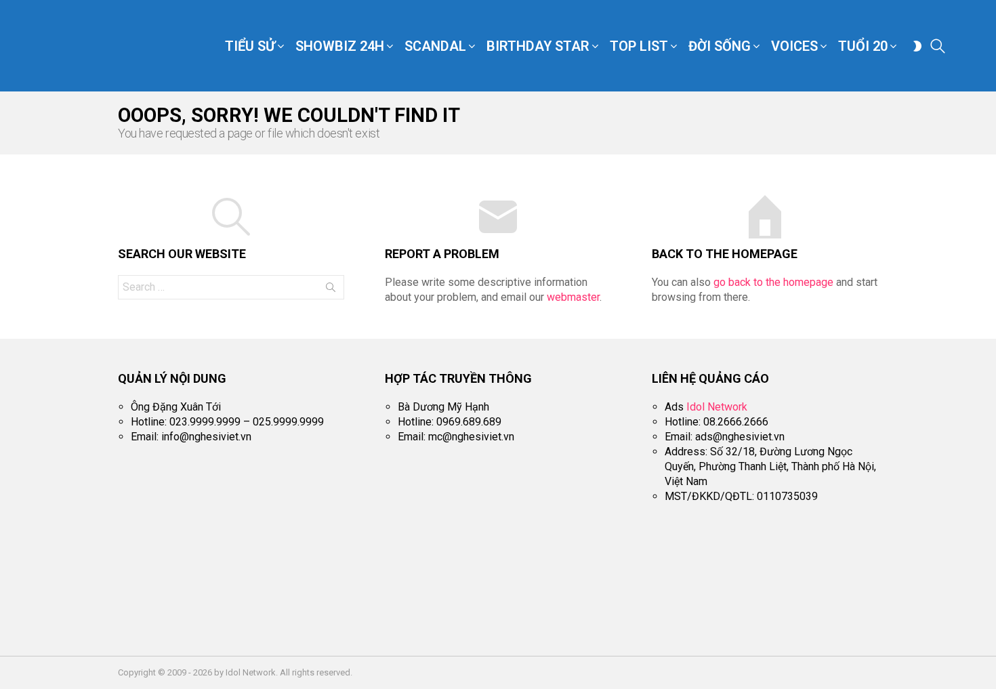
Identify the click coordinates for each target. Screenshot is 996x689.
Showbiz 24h (339, 46)
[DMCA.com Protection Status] (753, 615)
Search (330, 290)
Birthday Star (537, 46)
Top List (639, 46)
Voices (794, 46)
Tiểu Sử (250, 46)
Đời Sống (719, 46)
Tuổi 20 (863, 46)
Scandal (435, 46)
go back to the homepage (773, 282)
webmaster (573, 297)
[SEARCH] (938, 46)
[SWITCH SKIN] (917, 46)
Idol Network (716, 406)
